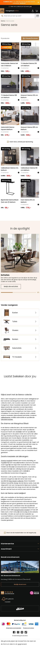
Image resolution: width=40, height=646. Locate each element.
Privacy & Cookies (28, 628)
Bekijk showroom (20, 584)
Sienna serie (10, 21)
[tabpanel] (20, 261)
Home (3, 21)
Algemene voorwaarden (13, 628)
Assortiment (6, 549)
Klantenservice (7, 543)
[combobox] (17, 16)
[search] (2, 16)
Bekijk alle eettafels (11, 286)
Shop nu (22, 3)
